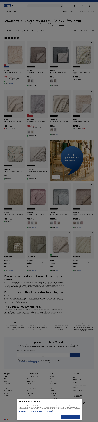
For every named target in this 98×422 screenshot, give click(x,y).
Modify (29, 416)
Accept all (70, 416)
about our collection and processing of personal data (31, 411)
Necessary (50, 416)
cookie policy (50, 411)
